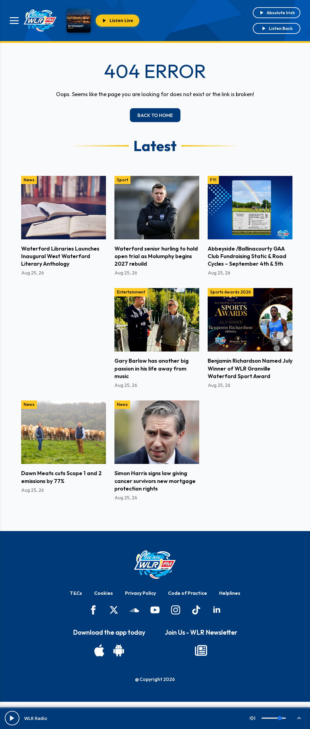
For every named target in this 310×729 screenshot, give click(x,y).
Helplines (229, 593)
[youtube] (155, 609)
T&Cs (76, 593)
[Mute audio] (252, 718)
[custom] (134, 609)
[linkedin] (216, 609)
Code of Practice (187, 593)
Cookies (103, 593)
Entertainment (131, 292)
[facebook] (93, 609)
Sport (122, 180)
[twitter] (113, 609)
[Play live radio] (12, 718)
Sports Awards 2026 (230, 292)
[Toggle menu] (14, 20)
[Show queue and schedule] (299, 718)
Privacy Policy (140, 593)
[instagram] (175, 609)
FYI (213, 180)
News (29, 180)
